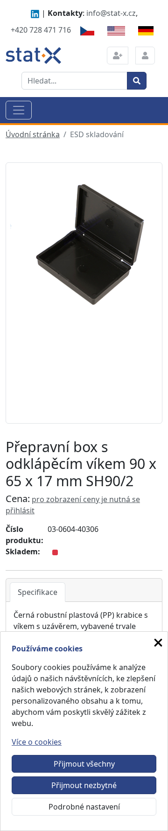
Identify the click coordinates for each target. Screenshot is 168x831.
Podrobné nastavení (84, 807)
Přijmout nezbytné (84, 785)
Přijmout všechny (84, 764)
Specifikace (37, 592)
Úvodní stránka (33, 134)
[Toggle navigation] (19, 110)
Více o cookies (37, 742)
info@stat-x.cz (111, 13)
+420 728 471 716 (41, 30)
